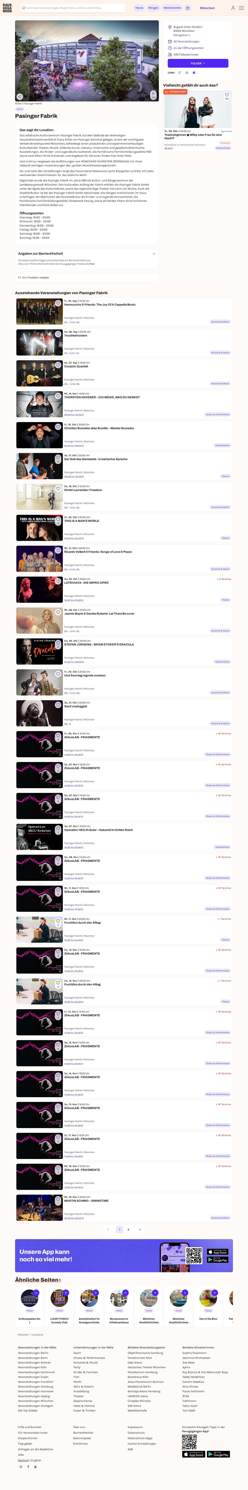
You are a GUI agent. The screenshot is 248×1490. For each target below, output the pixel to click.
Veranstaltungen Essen (33, 1377)
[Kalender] (187, 8)
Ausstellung (81, 1391)
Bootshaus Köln (138, 1377)
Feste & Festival (84, 1405)
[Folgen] (36, 1293)
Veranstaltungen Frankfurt (35, 1381)
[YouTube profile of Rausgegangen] (35, 1467)
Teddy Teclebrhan (193, 1377)
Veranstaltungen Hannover (36, 1391)
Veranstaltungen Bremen (34, 1362)
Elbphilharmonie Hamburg (145, 1353)
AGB (130, 1449)
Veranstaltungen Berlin (33, 1353)
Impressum (135, 1427)
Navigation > (182, 35)
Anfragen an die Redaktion (35, 1449)
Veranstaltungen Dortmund (36, 1372)
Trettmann (189, 1401)
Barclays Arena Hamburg (144, 1391)
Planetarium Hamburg (142, 1372)
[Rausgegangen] (7, 8)
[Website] (179, 73)
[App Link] (189, 1442)
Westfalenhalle (137, 1410)
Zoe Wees (188, 1362)
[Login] (233, 8)
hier (92, 263)
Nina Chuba (190, 1386)
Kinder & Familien (86, 1372)
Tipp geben (25, 1443)
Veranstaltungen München (35, 1401)
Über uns (79, 1427)
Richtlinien (80, 1443)
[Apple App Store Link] (193, 1454)
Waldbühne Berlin (139, 1386)
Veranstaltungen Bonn (33, 1357)
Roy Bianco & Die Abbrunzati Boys (205, 1372)
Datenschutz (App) (140, 1438)
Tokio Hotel (189, 1405)
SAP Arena (134, 1405)
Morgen (153, 7)
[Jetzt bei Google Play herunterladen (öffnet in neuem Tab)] (218, 1259)
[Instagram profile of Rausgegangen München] (21, 1467)
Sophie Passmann (194, 1353)
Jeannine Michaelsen (196, 1357)
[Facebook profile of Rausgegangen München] (28, 1467)
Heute (139, 7)
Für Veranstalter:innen (33, 1432)
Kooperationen (28, 1438)
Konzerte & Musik (86, 1362)
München (23, 1334)
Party (77, 1367)
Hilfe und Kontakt (29, 1427)
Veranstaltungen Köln (32, 1367)
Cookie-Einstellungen (142, 1443)
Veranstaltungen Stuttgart (35, 1405)
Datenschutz (136, 1432)
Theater (79, 1396)
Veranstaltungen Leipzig (34, 1396)
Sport (77, 1353)
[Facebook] (194, 73)
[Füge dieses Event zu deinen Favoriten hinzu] (58, 303)
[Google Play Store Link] (218, 1454)
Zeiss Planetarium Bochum (146, 1381)
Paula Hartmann (193, 1391)
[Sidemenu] (241, 8)
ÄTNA (185, 1396)
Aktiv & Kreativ (84, 1386)
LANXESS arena (138, 1396)
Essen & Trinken (84, 1410)
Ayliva (186, 1367)
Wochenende (172, 7)
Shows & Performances (89, 1357)
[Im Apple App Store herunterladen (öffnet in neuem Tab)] (218, 1252)
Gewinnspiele (82, 1438)
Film (76, 1377)
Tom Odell (188, 1410)
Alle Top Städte (27, 1410)
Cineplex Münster (139, 1401)
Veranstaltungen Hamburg (35, 1386)
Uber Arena (135, 1362)
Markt (78, 1381)
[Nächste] (140, 1229)
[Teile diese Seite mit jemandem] (20, 96)
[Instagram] (187, 73)
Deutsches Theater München (147, 1367)
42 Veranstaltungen (187, 41)
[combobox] (72, 8)
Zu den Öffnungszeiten (189, 48)
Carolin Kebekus (193, 1381)
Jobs (21, 1454)
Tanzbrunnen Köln (140, 1357)
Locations (37, 1334)
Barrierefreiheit (83, 1432)
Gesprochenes (83, 1401)
